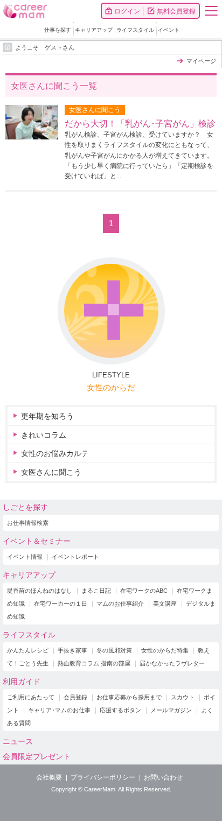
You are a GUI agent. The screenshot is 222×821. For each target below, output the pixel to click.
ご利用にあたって (30, 697)
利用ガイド (21, 681)
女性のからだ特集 (165, 650)
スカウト (183, 697)
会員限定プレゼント (37, 756)
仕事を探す (57, 30)
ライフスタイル (135, 30)
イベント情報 (25, 556)
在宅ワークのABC (144, 590)
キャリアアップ (94, 30)
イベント (168, 30)
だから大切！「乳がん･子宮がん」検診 (140, 123)
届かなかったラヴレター (172, 663)
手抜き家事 (72, 650)
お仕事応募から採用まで (129, 697)
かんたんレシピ (27, 650)
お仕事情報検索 (27, 523)
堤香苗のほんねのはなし (39, 590)
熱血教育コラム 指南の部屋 (94, 663)
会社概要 (49, 777)
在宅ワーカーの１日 (60, 603)
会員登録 (75, 697)
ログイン (127, 11)
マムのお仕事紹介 (120, 603)
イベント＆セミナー (37, 541)
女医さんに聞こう (51, 472)
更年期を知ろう (47, 416)
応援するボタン (120, 710)
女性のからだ (111, 387)
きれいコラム (43, 435)
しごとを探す (25, 507)
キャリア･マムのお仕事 (59, 710)
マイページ (201, 61)
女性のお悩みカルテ (55, 453)
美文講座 (165, 603)
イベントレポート (75, 556)
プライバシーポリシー (103, 777)
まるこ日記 (96, 590)
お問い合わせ (163, 777)
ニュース (18, 741)
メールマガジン (171, 710)
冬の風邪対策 (114, 650)
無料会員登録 (176, 11)
